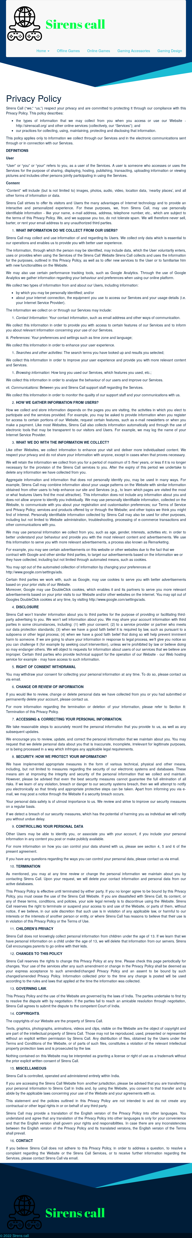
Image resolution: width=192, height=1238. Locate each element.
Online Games (98, 50)
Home (41, 50)
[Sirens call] (56, 22)
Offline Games (68, 50)
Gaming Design (170, 50)
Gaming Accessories (134, 50)
